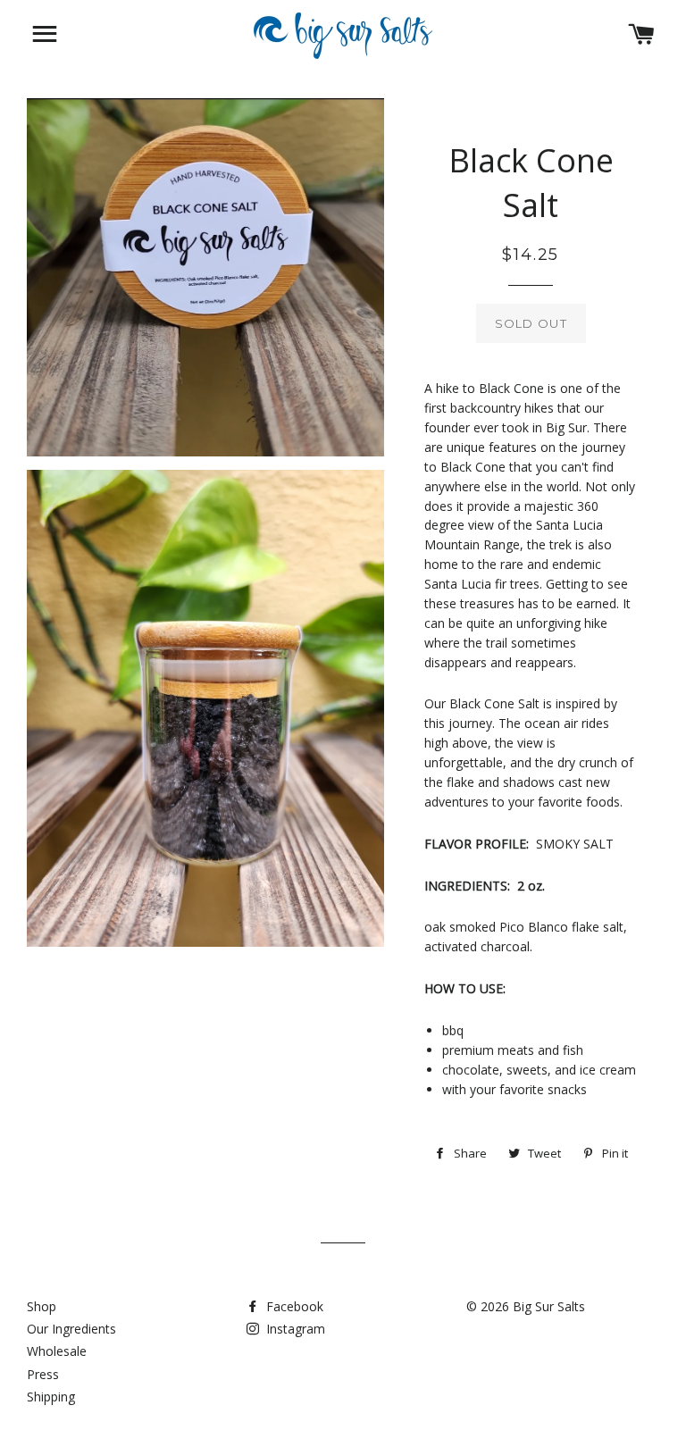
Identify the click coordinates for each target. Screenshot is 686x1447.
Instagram (294, 1328)
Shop (41, 1306)
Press (43, 1374)
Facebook (293, 1306)
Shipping (51, 1396)
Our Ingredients (71, 1328)
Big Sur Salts (549, 1306)
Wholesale (57, 1350)
